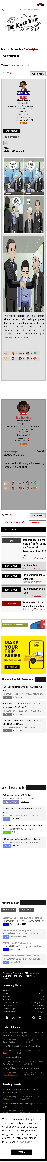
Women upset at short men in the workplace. (33, 604)
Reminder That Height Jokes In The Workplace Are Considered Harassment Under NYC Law (34, 547)
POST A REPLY (37, 73)
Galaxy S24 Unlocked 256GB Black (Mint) (22, 917)
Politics (6, 1099)
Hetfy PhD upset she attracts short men (22, 1068)
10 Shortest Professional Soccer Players (21, 839)
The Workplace (29, 565)
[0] (38, 5)
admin (23, 96)
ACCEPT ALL (21, 1152)
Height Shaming (10, 1075)
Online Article (9, 1042)
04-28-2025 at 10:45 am (15, 151)
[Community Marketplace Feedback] (37, 522)
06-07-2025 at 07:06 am (15, 455)
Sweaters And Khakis (13, 1057)
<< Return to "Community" (12, 522)
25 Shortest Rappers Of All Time (18, 795)
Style (5, 1053)
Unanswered (23, 65)
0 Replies (15, 818)
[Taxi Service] (23, 654)
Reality (6, 1113)
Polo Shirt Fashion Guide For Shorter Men (22, 825)
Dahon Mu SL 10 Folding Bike (17, 930)
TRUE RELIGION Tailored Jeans (17, 943)
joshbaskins (23, 417)
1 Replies (25, 801)
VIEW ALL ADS (8, 910)
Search (45, 9)
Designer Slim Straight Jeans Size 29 (21, 955)
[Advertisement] (23, 38)
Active (12, 65)
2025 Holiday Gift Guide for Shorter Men (22, 1046)
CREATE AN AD (26, 910)
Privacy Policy (24, 1141)
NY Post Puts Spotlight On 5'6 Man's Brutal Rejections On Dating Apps (23, 1034)
